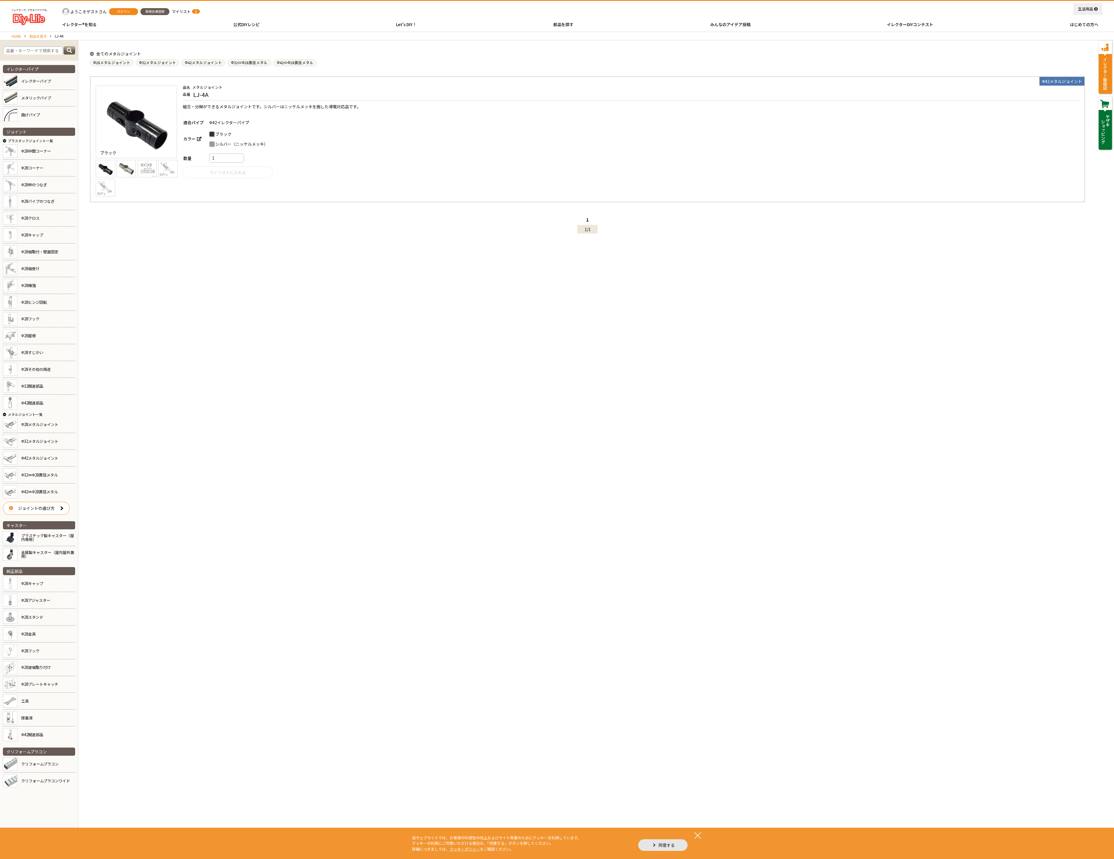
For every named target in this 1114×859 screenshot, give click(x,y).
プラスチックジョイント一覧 (30, 140)
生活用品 (1085, 9)
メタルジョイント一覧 (25, 414)
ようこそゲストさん (88, 12)
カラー (189, 139)
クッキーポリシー (465, 849)
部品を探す (38, 36)
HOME (16, 36)
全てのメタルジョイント (118, 54)
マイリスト (181, 11)
